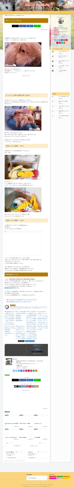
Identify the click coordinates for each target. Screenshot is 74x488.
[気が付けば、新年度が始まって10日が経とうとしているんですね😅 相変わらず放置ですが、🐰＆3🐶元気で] (32, 332)
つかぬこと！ (25, 367)
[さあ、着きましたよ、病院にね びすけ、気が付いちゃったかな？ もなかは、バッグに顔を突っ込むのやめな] (21, 332)
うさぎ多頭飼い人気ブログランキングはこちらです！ (20, 301)
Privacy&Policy (50, 484)
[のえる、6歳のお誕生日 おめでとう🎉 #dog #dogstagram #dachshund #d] (21, 318)
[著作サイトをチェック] (14, 371)
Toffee (37, 484)
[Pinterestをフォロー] (29, 371)
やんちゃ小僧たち (32, 477)
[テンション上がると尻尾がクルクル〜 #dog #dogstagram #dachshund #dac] (10, 332)
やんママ (15, 359)
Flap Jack (40, 484)
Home (22, 484)
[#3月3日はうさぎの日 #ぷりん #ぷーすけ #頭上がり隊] (43, 332)
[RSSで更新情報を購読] (36, 371)
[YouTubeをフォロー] (26, 371)
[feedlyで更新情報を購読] (34, 371)
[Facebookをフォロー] (19, 371)
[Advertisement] (26, 33)
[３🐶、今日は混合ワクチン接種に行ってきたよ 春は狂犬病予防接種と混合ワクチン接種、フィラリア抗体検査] (32, 318)
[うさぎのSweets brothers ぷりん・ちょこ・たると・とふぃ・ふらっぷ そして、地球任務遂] (43, 318)
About (26, 484)
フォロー (37, 349)
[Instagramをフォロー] (24, 371)
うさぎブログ (25, 366)
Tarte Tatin (33, 484)
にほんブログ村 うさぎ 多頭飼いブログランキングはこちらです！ (22, 299)
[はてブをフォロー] (21, 371)
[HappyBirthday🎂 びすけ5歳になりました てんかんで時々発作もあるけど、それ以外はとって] (10, 318)
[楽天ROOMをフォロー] (31, 371)
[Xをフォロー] (16, 371)
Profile (29, 484)
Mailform (45, 484)
